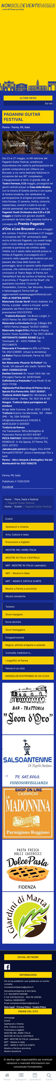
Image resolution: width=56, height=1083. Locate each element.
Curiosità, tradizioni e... (19, 652)
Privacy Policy (24, 1007)
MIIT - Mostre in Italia (18, 573)
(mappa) (24, 326)
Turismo (10, 606)
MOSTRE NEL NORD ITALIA (21, 549)
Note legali (9, 1007)
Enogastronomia (15, 637)
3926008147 (19, 1000)
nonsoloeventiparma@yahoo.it (18, 987)
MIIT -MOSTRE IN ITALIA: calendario (26, 565)
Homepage (9, 1017)
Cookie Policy (39, 1007)
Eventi (9, 518)
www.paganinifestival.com (36, 294)
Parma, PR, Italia (11, 475)
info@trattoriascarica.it (15, 420)
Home (7, 1079)
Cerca (49, 1079)
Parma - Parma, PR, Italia (16, 127)
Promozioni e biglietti (17, 542)
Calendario (35, 1079)
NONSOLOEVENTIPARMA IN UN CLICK (27, 675)
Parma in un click (15, 668)
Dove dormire (13, 621)
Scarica (17, 413)
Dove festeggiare (15, 629)
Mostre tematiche (15, 596)
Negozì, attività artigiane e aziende (25, 644)
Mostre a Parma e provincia (21, 588)
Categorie (21, 1079)
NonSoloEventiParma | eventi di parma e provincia (28, 8)
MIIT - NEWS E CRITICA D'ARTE (23, 581)
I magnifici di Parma (17, 660)
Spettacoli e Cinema (17, 526)
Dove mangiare (14, 614)
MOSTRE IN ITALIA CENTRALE (23, 557)
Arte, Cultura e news (17, 534)
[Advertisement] (28, 46)
